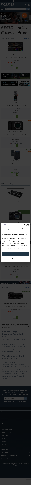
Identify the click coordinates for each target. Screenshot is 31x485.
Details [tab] (15, 229)
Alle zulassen (15, 254)
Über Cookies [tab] (25, 229)
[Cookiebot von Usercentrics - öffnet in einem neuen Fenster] (23, 225)
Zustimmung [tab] (5, 229)
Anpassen (14, 258)
